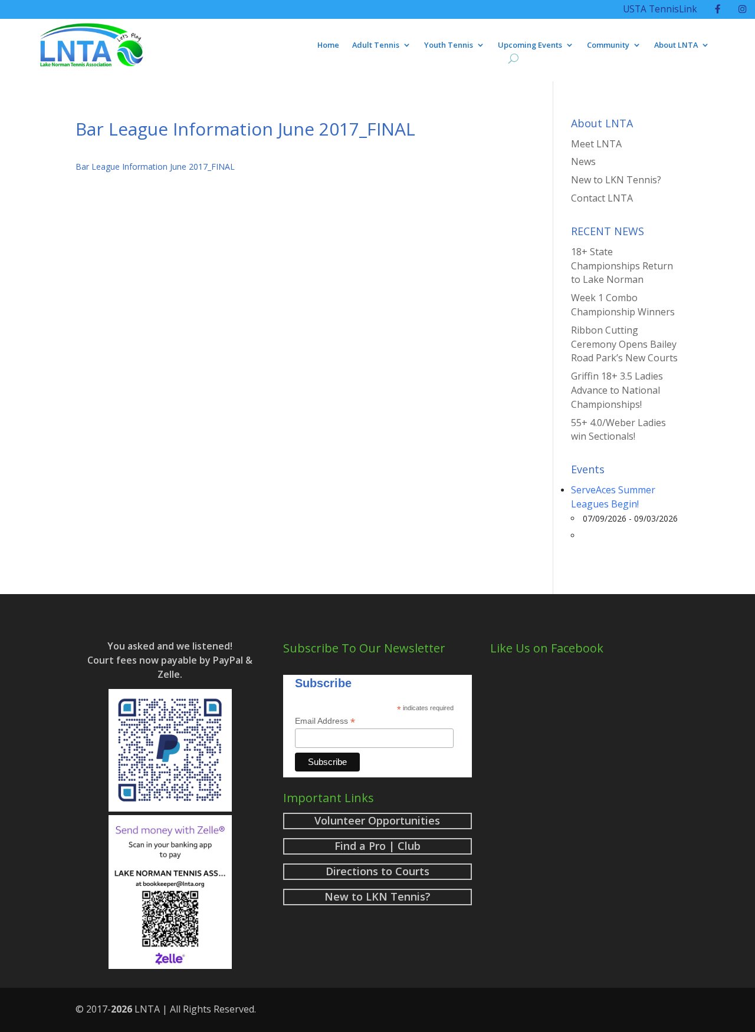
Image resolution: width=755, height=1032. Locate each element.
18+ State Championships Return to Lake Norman (622, 265)
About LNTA (676, 45)
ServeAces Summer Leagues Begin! (613, 496)
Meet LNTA (596, 143)
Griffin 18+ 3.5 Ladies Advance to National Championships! (617, 390)
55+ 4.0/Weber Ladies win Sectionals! (618, 429)
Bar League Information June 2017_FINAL (155, 166)
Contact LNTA (602, 198)
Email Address (325, 721)
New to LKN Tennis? (616, 179)
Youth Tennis (448, 45)
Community (608, 45)
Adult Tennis (375, 45)
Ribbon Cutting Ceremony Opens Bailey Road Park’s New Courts (624, 344)
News (583, 161)
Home (328, 45)
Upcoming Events (530, 45)
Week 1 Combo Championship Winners (623, 304)
